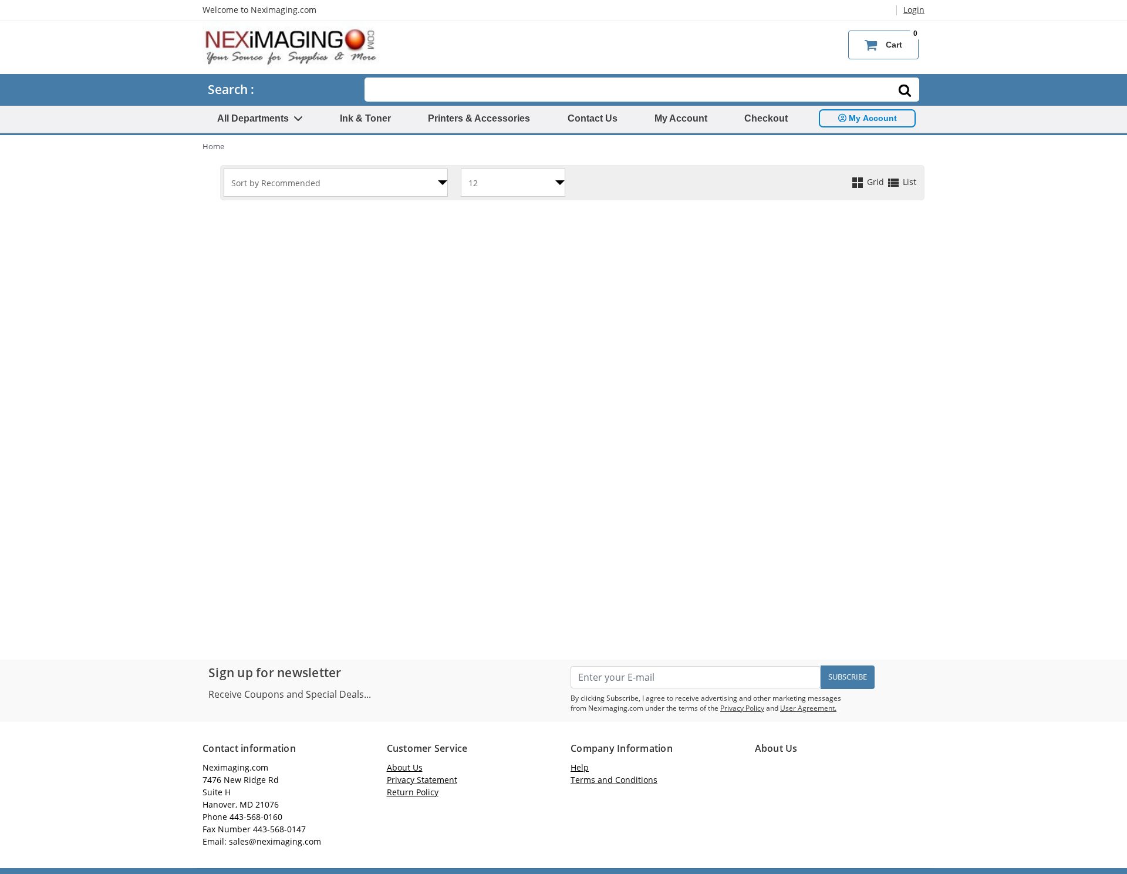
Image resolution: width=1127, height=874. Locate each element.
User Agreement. (808, 708)
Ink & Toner (365, 118)
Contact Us (593, 118)
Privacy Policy (742, 708)
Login (913, 9)
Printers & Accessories (479, 118)
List (908, 181)
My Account (680, 118)
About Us (405, 767)
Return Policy (412, 792)
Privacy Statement (422, 779)
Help (580, 767)
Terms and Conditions (614, 779)
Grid (875, 181)
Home (213, 146)
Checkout (766, 118)
